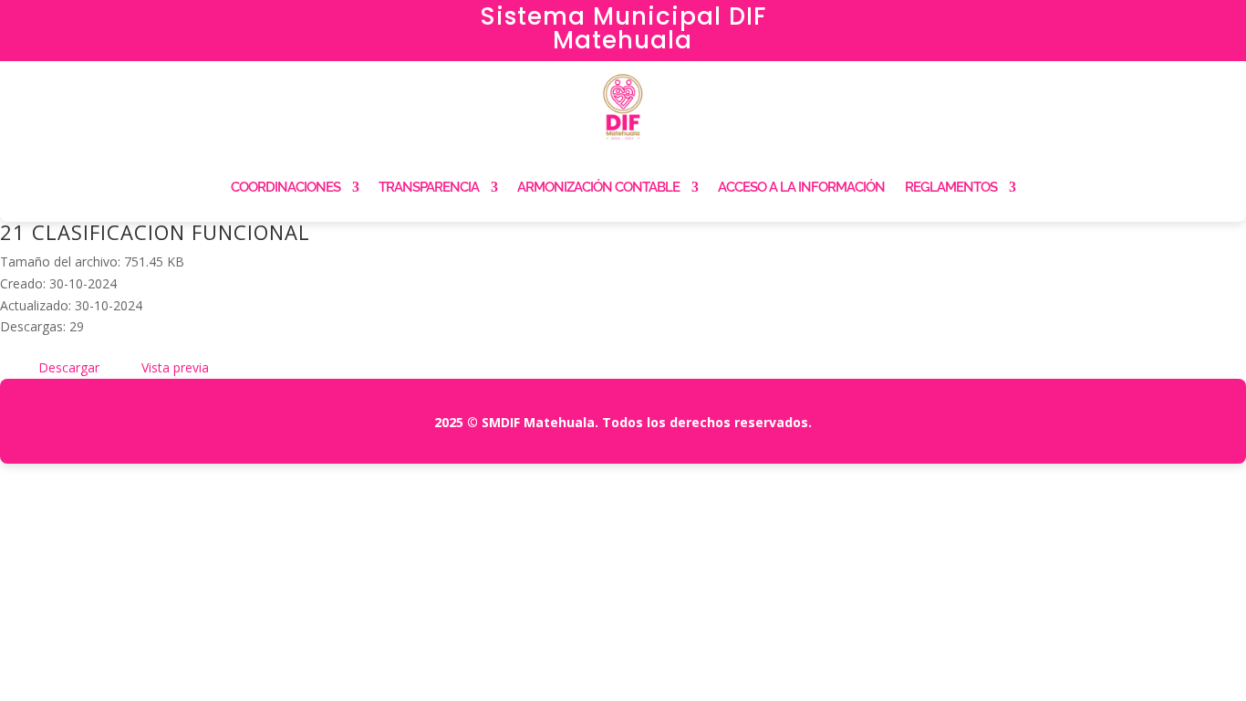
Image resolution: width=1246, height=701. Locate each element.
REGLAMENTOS (951, 187)
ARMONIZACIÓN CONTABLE (598, 187)
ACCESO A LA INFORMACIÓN (801, 187)
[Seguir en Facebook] (1038, 23)
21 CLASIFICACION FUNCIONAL (155, 232)
